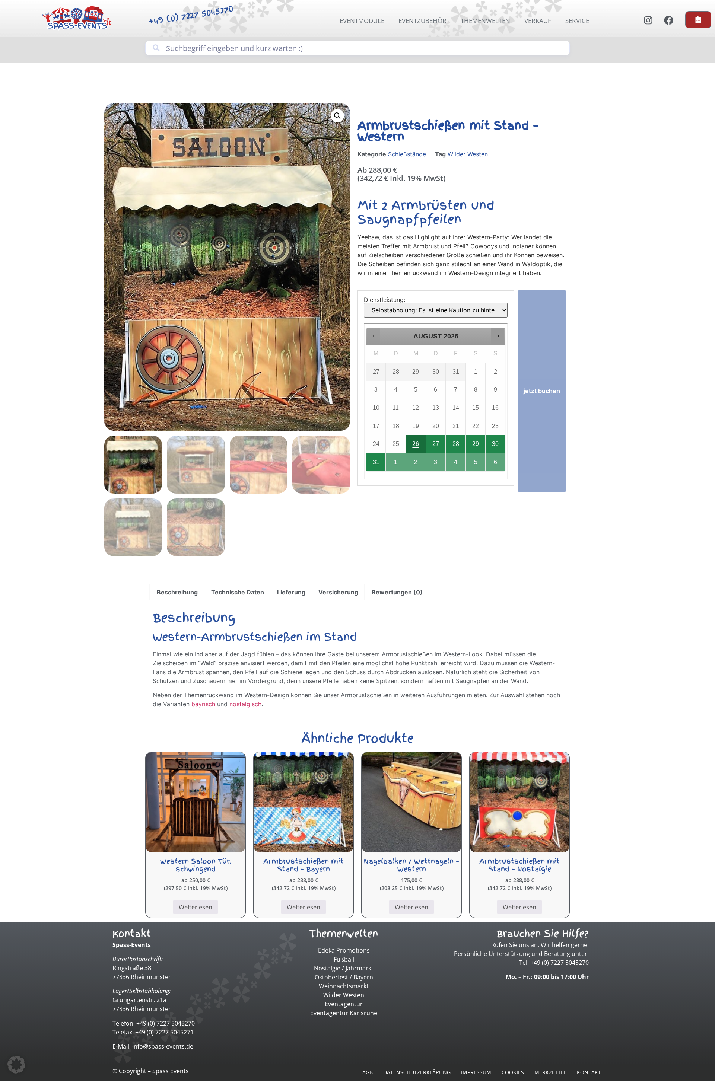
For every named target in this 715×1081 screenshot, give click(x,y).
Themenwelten (485, 20)
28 (455, 444)
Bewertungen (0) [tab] (397, 592)
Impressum (476, 1072)
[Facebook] (668, 20)
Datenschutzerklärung (417, 1072)
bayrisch (203, 704)
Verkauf (537, 20)
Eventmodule (362, 20)
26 (415, 444)
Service (577, 20)
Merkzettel (550, 1072)
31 (376, 462)
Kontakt (589, 1072)
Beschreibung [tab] (177, 592)
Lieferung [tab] (291, 592)
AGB (367, 1072)
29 (475, 444)
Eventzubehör (422, 20)
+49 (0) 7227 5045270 (191, 15)
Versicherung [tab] (338, 592)
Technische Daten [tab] (237, 592)
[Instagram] (648, 20)
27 (435, 444)
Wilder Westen (468, 154)
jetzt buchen (542, 391)
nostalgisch (245, 704)
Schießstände (407, 154)
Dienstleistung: (384, 300)
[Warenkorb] (698, 19)
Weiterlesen (195, 907)
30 (495, 444)
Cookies (513, 1072)
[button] (337, 115)
